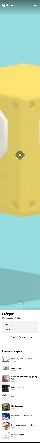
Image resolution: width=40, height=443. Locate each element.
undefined (37, 309)
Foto (25, 309)
